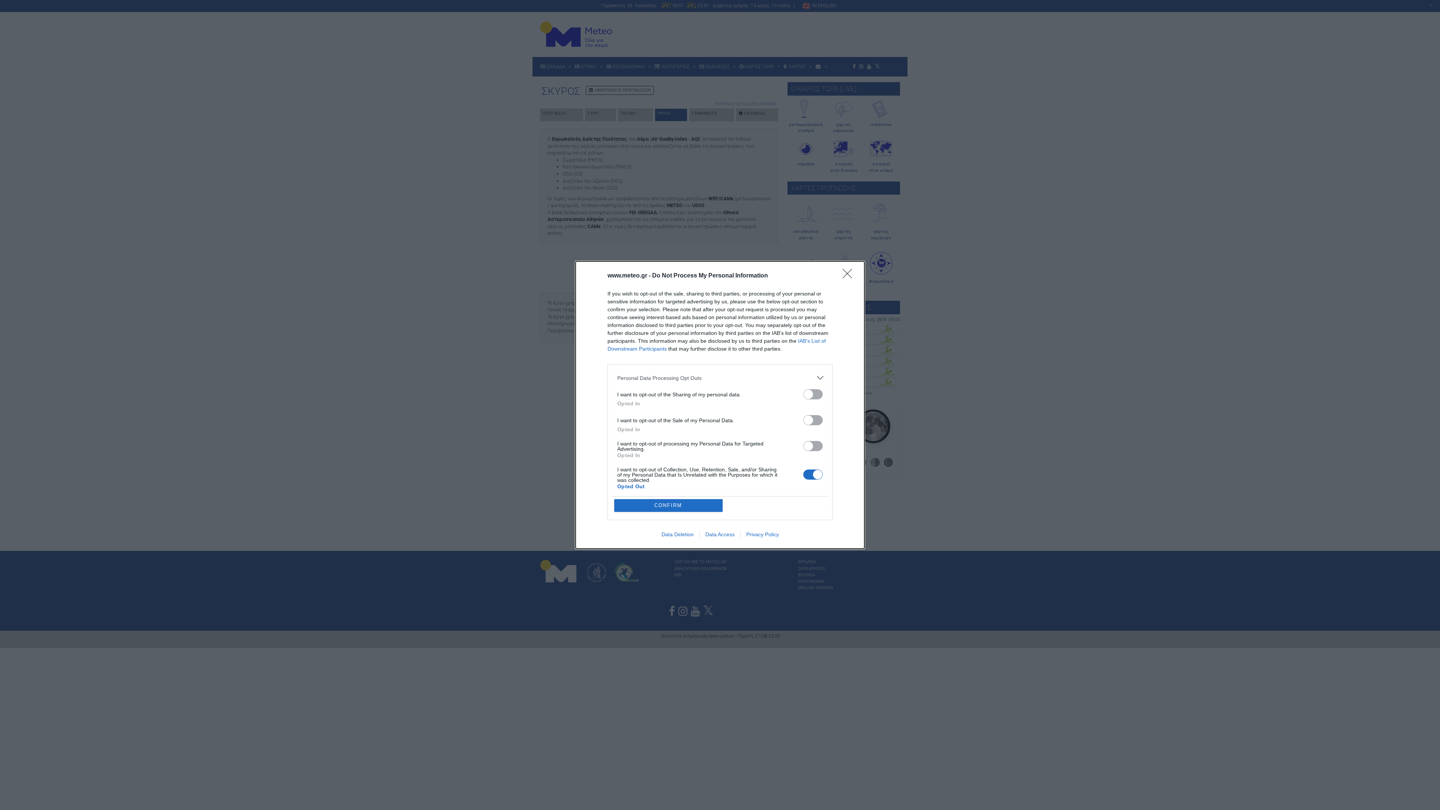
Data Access (720, 534)
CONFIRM (668, 505)
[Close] (850, 276)
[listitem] (720, 378)
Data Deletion (678, 534)
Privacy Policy (762, 534)
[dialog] (720, 405)
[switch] (813, 394)
